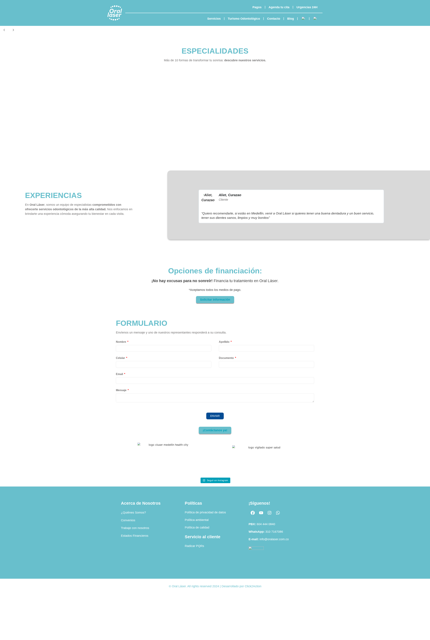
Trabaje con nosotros (135, 528)
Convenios (128, 520)
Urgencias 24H (306, 7)
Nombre (121, 342)
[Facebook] (253, 513)
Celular (121, 358)
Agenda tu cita (279, 7)
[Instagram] (269, 513)
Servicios (214, 18)
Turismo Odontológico (244, 18)
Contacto (273, 18)
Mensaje (121, 390)
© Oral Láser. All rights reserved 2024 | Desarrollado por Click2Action (215, 586)
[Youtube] (261, 513)
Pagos (257, 7)
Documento (226, 358)
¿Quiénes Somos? (133, 512)
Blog (290, 18)
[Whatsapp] (278, 513)
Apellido (224, 342)
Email (120, 374)
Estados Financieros (134, 535)
